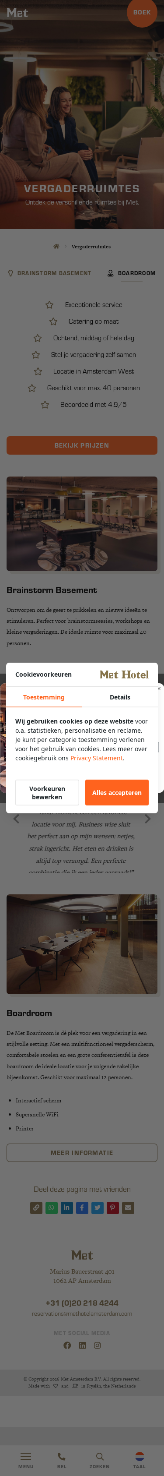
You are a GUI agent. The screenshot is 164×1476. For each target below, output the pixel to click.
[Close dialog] (159, 688)
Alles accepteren (117, 792)
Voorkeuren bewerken (47, 792)
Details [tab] (120, 697)
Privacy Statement (96, 758)
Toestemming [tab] (44, 697)
